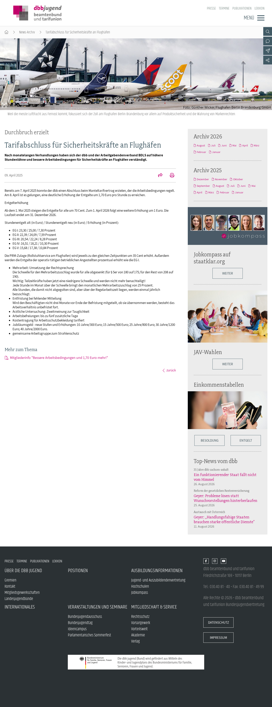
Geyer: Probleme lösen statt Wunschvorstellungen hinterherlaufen (225, 498)
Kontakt (10, 586)
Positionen (78, 571)
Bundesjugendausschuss (85, 617)
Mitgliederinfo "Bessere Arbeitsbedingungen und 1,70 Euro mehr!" (59, 357)
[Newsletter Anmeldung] (267, 50)
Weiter (227, 273)
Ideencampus (77, 629)
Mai (234, 145)
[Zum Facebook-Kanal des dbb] (206, 561)
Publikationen (241, 8)
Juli (213, 145)
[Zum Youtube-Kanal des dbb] (223, 561)
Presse (211, 8)
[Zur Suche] (267, 31)
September (203, 186)
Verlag (135, 641)
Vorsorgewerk (140, 623)
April (245, 145)
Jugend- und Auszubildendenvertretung (158, 580)
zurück (171, 370)
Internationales (20, 607)
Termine (224, 8)
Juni (223, 145)
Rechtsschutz (140, 617)
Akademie (138, 635)
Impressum (218, 637)
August (201, 145)
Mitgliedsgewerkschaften (22, 593)
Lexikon (259, 8)
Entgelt (246, 440)
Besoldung (209, 440)
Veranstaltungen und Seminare (97, 607)
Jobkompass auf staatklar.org (212, 258)
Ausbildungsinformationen (157, 571)
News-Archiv (27, 32)
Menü (249, 18)
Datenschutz (218, 622)
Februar (201, 152)
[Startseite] (6, 32)
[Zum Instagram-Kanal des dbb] (214, 561)
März (256, 145)
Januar (216, 152)
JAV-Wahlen (208, 352)
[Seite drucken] (170, 175)
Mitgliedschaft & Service (154, 607)
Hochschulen (140, 586)
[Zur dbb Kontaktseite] (267, 41)
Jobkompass (139, 593)
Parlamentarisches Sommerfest (89, 635)
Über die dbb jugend (23, 571)
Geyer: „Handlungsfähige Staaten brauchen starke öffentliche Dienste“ (224, 519)
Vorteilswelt (139, 629)
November (221, 179)
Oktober (238, 179)
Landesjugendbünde (19, 599)
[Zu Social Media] (267, 60)
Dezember (203, 179)
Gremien (10, 580)
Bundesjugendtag (80, 623)
